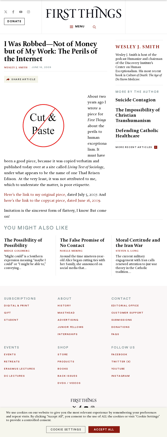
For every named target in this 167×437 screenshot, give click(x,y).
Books (63, 369)
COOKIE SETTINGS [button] (66, 429)
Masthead (66, 313)
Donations (120, 327)
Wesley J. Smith (15, 67)
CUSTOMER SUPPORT (127, 313)
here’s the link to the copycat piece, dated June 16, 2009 (52, 200)
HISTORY (64, 305)
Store (63, 354)
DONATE (14, 21)
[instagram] (28, 11)
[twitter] (5, 11)
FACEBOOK (119, 354)
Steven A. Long (127, 250)
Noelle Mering (71, 250)
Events (10, 354)
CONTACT (121, 298)
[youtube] (20, 11)
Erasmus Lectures (19, 369)
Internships (68, 334)
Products (66, 361)
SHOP (63, 347)
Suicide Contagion (135, 100)
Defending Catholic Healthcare (136, 133)
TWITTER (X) (121, 361)
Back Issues (67, 376)
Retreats (12, 361)
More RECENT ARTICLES (133, 147)
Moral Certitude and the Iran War (138, 242)
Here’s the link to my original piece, (35, 194)
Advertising (68, 320)
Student (11, 320)
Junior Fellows (71, 327)
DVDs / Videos (69, 383)
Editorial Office (125, 305)
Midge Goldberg (17, 250)
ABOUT (65, 298)
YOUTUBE (118, 369)
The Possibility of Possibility (23, 242)
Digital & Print (17, 305)
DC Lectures (14, 376)
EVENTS (11, 347)
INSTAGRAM (120, 376)
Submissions (121, 320)
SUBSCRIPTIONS (20, 298)
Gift (7, 313)
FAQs (115, 334)
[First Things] (83, 13)
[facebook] (13, 11)
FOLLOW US (123, 347)
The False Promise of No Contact (82, 242)
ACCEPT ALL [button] (104, 429)
